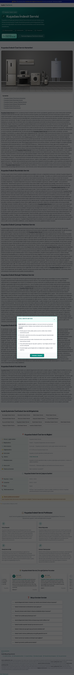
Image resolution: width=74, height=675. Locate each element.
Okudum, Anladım (37, 355)
